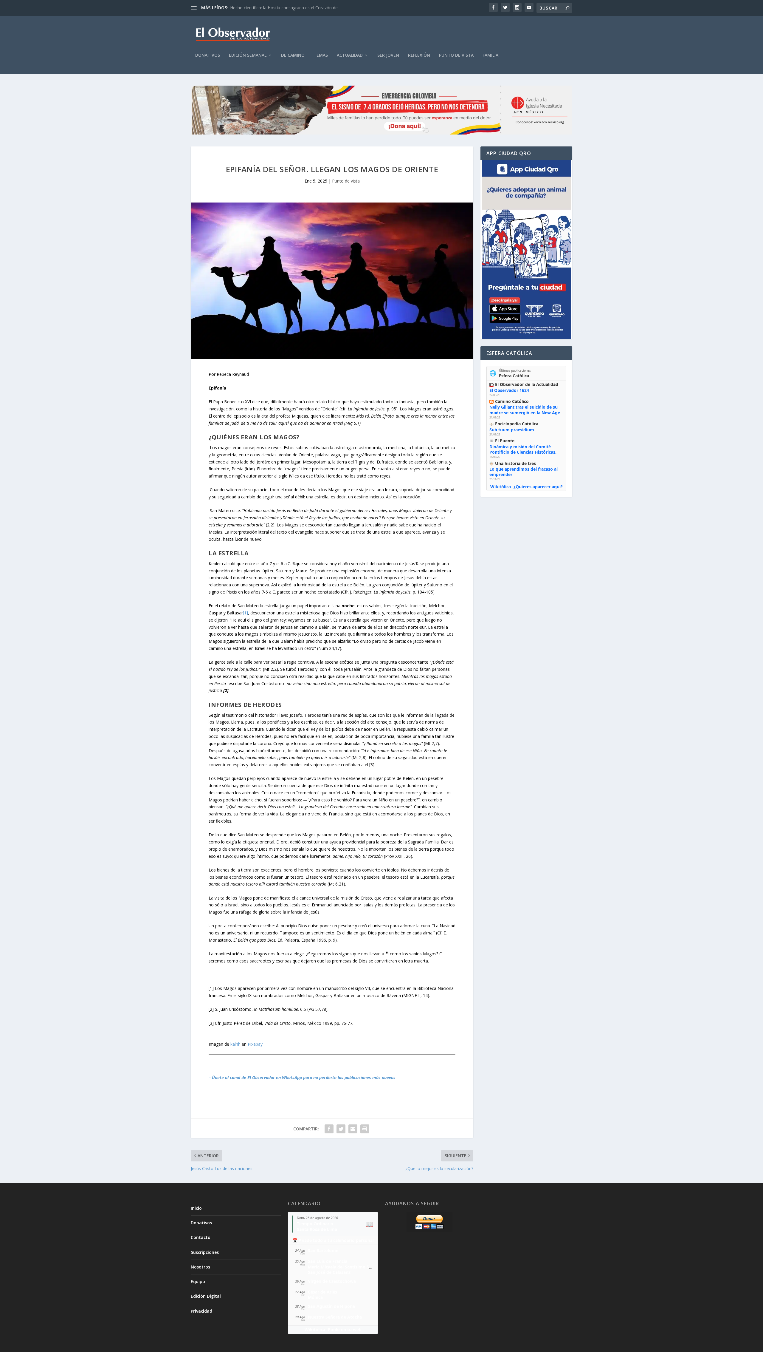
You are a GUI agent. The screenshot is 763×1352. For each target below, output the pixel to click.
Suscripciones (205, 1252)
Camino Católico (512, 401)
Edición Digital (206, 1296)
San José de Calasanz (329, 1272)
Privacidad (201, 1311)
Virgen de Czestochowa (332, 1281)
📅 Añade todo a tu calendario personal (333, 1240)
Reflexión (419, 55)
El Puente (504, 441)
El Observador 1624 (509, 390)
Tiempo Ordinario (315, 1223)
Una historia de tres (515, 463)
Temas (321, 55)
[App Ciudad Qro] (526, 249)
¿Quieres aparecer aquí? (538, 486)
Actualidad (350, 55)
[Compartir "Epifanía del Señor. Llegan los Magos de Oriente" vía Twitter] (341, 1129)
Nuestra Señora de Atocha (335, 1317)
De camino (293, 55)
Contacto (200, 1237)
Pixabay (255, 1044)
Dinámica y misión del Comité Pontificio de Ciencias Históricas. (522, 449)
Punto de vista (456, 55)
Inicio (196, 1208)
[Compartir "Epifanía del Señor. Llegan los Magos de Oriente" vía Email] (353, 1129)
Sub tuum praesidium (511, 429)
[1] (245, 613)
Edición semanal (247, 55)
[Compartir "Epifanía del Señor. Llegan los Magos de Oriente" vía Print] (365, 1129)
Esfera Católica (514, 375)
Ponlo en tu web (345, 1329)
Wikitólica (500, 486)
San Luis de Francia (327, 1261)
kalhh (235, 1044)
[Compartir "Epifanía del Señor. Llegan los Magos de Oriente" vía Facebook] (329, 1129)
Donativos (207, 55)
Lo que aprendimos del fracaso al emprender (523, 471)
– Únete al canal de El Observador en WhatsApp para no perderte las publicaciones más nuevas (302, 1077)
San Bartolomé (323, 1250)
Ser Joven (388, 55)
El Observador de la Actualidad (526, 384)
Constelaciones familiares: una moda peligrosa (275, 7)
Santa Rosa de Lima (317, 1229)
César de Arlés (322, 1292)
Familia (490, 55)
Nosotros (200, 1267)
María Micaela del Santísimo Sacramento (349, 1267)
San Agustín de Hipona (331, 1306)
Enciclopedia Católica (516, 424)
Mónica (315, 1297)
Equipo (198, 1281)
